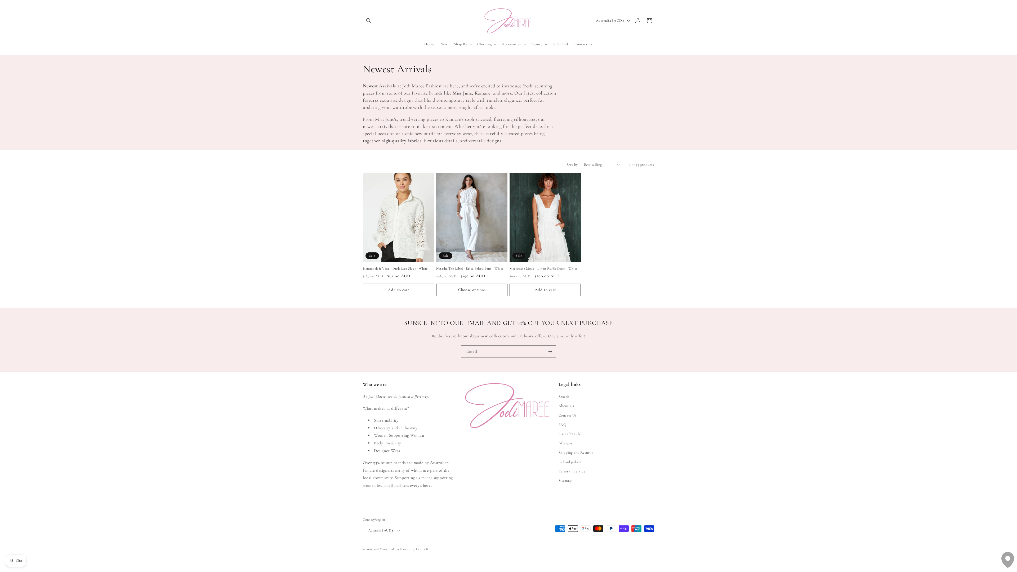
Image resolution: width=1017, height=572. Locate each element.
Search (564, 396)
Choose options (472, 289)
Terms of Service (572, 471)
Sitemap (565, 480)
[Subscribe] (550, 351)
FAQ (563, 424)
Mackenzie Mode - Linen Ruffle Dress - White (543, 268)
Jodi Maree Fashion (386, 549)
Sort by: (573, 164)
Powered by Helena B (414, 549)
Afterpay (566, 443)
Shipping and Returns (576, 452)
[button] (368, 20)
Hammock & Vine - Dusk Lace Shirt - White (395, 268)
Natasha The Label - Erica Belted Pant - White (469, 268)
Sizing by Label (571, 434)
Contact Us (568, 415)
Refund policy (570, 462)
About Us (566, 406)
